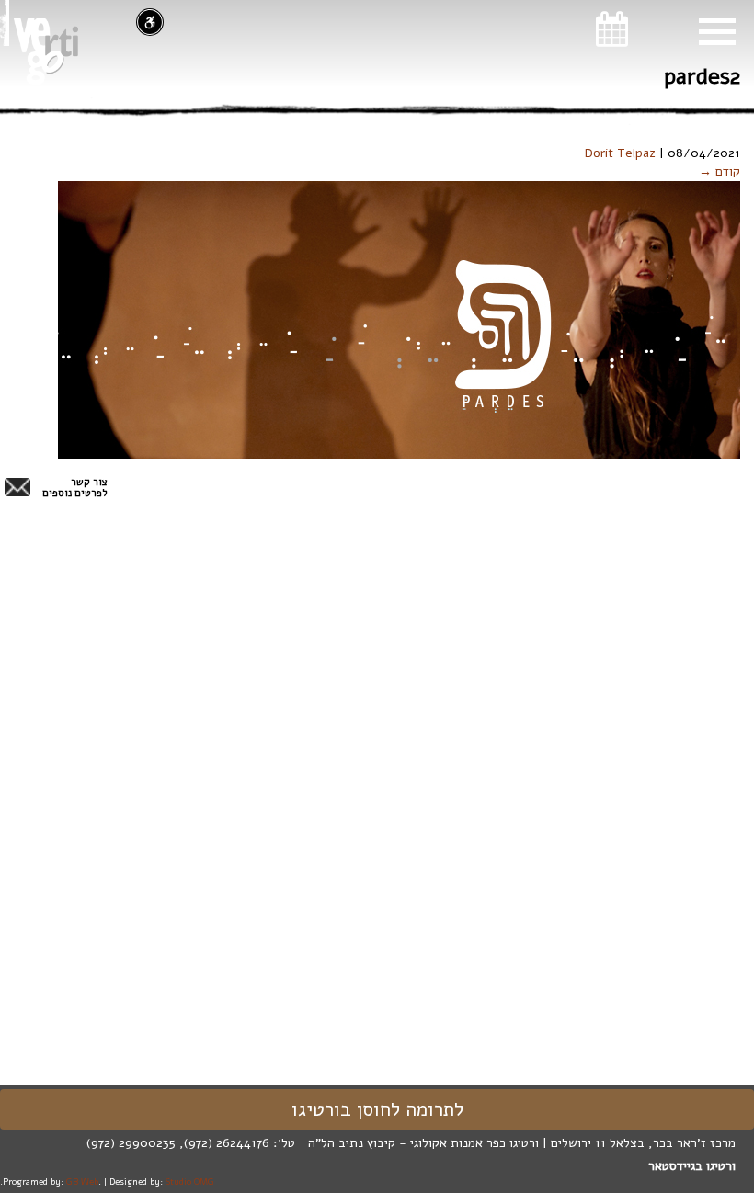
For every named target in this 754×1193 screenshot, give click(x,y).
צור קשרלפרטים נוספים (75, 488)
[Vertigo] (46, 51)
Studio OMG (190, 1181)
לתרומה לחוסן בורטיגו (377, 1109)
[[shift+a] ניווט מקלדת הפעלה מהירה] (150, 22)
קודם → (719, 171)
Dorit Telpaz (620, 153)
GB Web (82, 1181)
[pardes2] (399, 319)
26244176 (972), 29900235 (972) (177, 1143)
